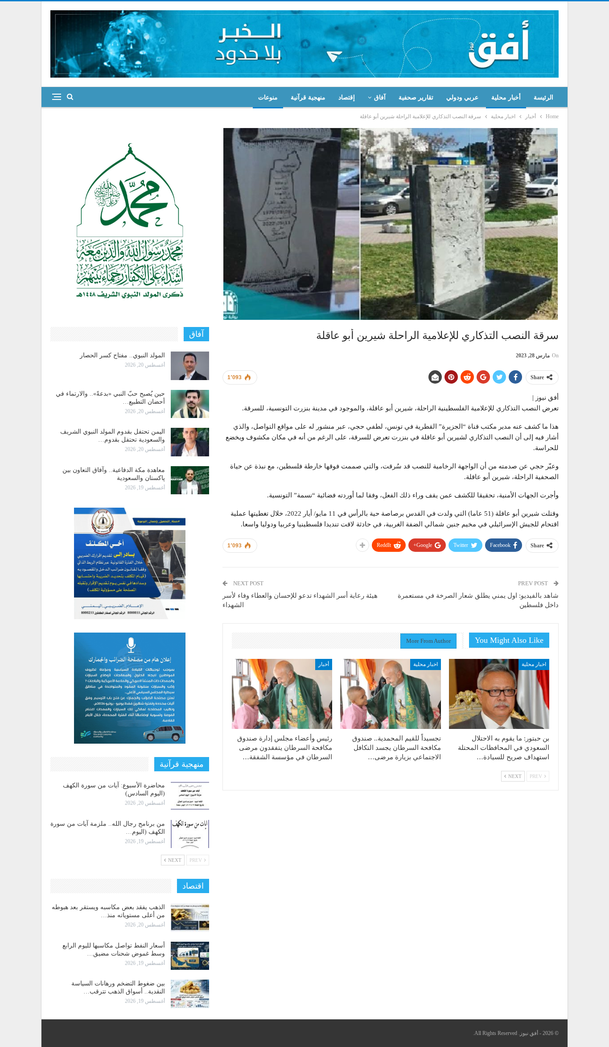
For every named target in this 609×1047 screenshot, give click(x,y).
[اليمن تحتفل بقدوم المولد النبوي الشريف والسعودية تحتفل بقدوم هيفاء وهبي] (190, 442)
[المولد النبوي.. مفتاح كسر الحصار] (190, 366)
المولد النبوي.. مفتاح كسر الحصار (122, 355)
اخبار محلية (534, 664)
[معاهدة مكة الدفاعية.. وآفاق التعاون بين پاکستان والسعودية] (190, 480)
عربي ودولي (462, 97)
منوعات (268, 97)
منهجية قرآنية (308, 97)
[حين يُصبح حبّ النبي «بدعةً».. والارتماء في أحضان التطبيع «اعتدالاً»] (190, 404)
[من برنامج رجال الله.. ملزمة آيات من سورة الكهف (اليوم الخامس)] (190, 834)
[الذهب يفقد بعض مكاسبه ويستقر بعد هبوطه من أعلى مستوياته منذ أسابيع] (190, 917)
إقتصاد (346, 97)
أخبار (323, 664)
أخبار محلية (506, 97)
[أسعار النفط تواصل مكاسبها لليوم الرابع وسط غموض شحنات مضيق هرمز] (190, 956)
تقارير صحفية (416, 97)
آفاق (380, 97)
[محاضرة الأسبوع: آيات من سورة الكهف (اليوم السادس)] (190, 796)
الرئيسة (543, 97)
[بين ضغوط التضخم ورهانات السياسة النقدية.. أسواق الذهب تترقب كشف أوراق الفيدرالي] (190, 994)
